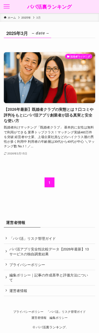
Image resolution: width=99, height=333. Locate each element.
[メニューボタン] (6, 6)
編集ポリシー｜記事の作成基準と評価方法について (48, 277)
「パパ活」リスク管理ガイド (32, 238)
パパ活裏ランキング (49, 6)
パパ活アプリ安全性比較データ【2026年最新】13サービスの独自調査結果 (49, 251)
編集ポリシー (59, 318)
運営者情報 (18, 290)
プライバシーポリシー (27, 264)
